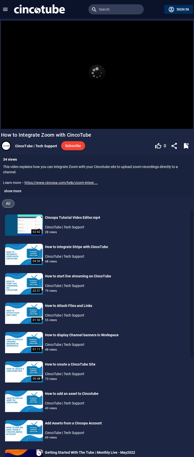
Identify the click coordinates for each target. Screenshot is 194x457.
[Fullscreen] (186, 122)
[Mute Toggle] (44, 122)
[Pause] (8, 122)
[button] (5, 9)
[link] (39, 9)
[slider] (97, 115)
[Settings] (172, 122)
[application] (97, 75)
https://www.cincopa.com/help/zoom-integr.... (61, 183)
